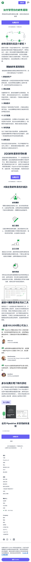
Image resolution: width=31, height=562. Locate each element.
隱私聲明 (5, 555)
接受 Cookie (15, 559)
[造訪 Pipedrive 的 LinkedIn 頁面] (14, 540)
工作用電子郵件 (6, 431)
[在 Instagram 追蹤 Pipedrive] (7, 540)
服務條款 (19, 448)
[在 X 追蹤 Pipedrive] (10, 540)
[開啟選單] (28, 2)
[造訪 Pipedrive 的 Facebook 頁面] (4, 540)
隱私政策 (24, 448)
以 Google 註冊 (16, 441)
